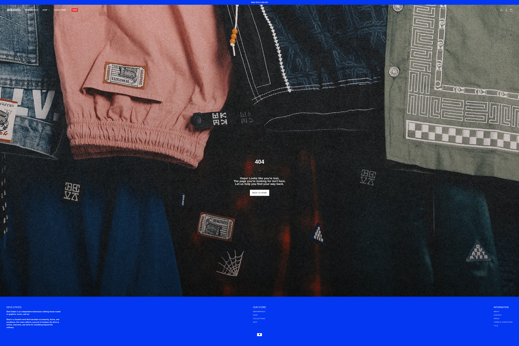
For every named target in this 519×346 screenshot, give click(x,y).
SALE (255, 322)
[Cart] (511, 10)
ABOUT (497, 311)
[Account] (506, 10)
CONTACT (498, 315)
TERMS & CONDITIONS (503, 322)
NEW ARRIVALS (259, 311)
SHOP (255, 315)
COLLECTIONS (259, 318)
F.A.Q (496, 325)
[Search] (501, 10)
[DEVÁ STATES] (13, 10)
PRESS (496, 318)
